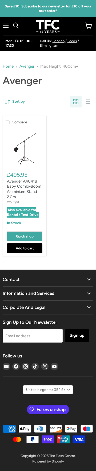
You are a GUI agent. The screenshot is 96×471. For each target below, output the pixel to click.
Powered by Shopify (48, 461)
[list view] (87, 101)
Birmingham (49, 45)
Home (8, 66)
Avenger (26, 66)
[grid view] (76, 101)
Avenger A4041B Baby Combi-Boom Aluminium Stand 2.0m (24, 189)
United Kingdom (45, 390)
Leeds (72, 41)
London (59, 41)
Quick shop (25, 236)
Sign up (77, 335)
